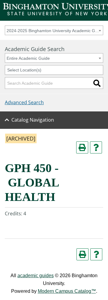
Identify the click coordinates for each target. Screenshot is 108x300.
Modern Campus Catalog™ (67, 291)
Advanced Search (24, 102)
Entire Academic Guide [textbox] (28, 58)
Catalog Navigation (32, 120)
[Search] (97, 83)
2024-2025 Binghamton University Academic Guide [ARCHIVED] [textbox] (53, 30)
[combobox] (54, 30)
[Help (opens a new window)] (96, 147)
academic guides (35, 275)
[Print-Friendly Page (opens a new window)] (82, 147)
